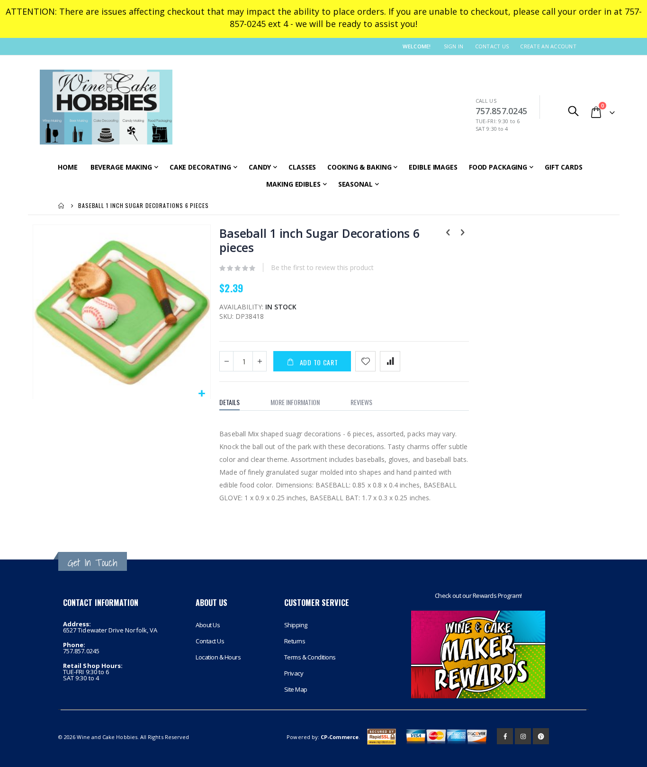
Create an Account (548, 46)
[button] (202, 394)
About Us (208, 625)
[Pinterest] (541, 736)
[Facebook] (505, 736)
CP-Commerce (340, 736)
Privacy (294, 673)
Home (61, 205)
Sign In (454, 46)
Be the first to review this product (322, 267)
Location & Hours (218, 657)
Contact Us (492, 46)
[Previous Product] (448, 233)
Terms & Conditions (310, 657)
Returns (295, 641)
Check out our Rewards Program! (478, 595)
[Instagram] (523, 736)
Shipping (295, 625)
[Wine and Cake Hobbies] (106, 107)
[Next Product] (462, 233)
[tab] (236, 402)
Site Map (295, 689)
